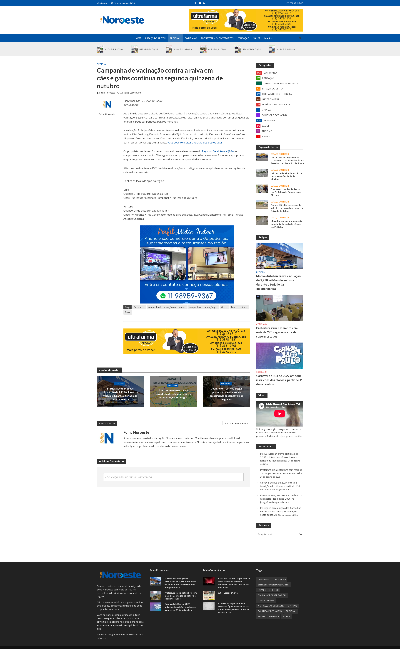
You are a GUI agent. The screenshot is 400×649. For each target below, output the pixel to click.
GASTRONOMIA (266, 600)
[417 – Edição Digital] (203, 49)
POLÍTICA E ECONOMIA (270, 611)
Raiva (127, 312)
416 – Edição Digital (252, 49)
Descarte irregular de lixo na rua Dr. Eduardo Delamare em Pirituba (286, 192)
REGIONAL (175, 38)
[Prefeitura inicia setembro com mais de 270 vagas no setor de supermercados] (279, 307)
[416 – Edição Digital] (237, 49)
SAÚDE (256, 38)
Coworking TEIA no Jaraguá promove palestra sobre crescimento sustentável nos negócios (226, 394)
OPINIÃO (292, 605)
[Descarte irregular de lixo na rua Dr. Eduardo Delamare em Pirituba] (262, 188)
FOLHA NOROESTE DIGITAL (272, 595)
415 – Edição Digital (286, 49)
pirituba (243, 307)
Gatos (224, 307)
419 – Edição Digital (149, 49)
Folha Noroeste (107, 92)
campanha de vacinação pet (203, 307)
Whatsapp (102, 3)
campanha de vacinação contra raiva (166, 307)
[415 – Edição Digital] (272, 49)
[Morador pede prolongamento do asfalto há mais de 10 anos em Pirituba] (262, 220)
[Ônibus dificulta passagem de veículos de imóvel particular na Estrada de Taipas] (262, 204)
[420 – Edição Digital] (100, 49)
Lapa (233, 307)
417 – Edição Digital (217, 49)
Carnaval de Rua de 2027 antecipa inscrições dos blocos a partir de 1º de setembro (279, 380)
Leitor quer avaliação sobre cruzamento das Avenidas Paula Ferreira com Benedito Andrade (287, 160)
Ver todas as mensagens (236, 423)
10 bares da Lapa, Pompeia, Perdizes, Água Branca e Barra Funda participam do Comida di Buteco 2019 (234, 608)
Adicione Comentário (131, 92)
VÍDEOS (286, 616)
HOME (138, 38)
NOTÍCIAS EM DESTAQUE (271, 605)
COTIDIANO (191, 38)
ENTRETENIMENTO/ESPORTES (217, 38)
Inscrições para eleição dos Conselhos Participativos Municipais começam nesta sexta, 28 (280, 511)
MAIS (267, 38)
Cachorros (139, 307)
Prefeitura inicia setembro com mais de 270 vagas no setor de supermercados (277, 332)
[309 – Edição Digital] (209, 595)
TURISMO (274, 616)
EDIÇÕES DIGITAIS (295, 3)
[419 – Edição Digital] (134, 49)
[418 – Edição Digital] (169, 49)
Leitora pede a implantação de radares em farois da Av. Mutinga (286, 176)
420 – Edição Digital (114, 49)
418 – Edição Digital (183, 49)
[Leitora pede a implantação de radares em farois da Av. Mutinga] (262, 172)
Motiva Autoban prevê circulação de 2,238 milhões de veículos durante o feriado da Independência (120, 394)
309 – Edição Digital (228, 592)
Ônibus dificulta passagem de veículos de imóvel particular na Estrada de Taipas (287, 208)
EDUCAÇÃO (243, 38)
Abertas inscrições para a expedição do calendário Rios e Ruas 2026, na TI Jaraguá (173, 394)
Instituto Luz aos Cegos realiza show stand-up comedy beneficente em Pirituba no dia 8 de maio (234, 583)
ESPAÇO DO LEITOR (155, 38)
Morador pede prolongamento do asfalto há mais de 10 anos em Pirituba (286, 224)
